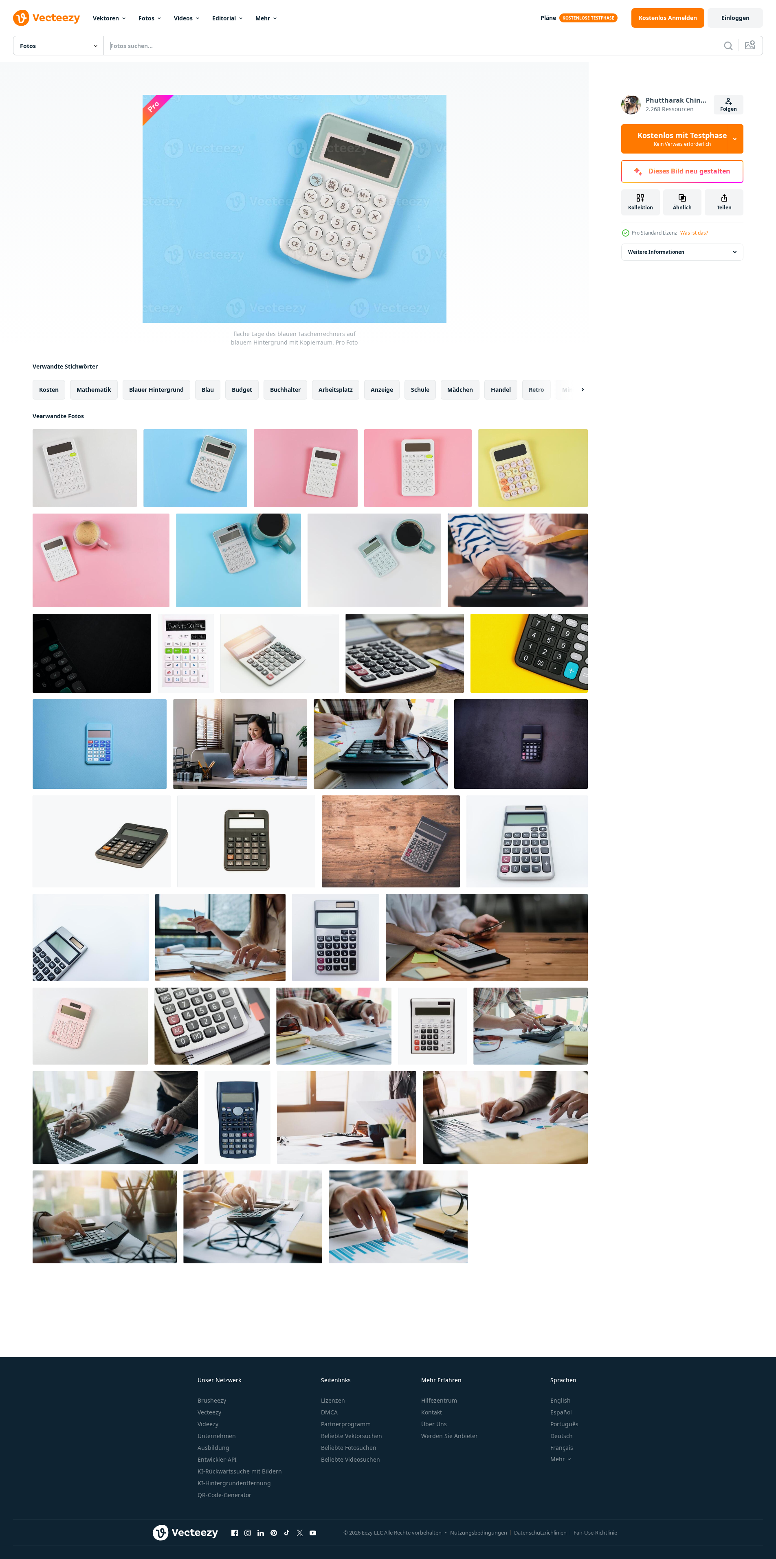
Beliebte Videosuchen (350, 1459)
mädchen (460, 389)
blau (208, 389)
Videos (183, 18)
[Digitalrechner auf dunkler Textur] (521, 744)
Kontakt (431, 1412)
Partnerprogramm (346, 1424)
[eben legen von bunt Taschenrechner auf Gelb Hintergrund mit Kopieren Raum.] (533, 468)
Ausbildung (213, 1447)
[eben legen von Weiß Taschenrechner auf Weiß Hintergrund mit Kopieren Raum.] (85, 468)
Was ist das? (694, 232)
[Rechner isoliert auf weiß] (279, 653)
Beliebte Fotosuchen (348, 1447)
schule (420, 389)
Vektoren (106, 18)
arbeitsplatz (336, 389)
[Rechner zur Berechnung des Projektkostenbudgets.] (529, 653)
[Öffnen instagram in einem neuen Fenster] (247, 1532)
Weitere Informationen (656, 251)
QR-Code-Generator (224, 1495)
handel (501, 389)
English (560, 1400)
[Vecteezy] (46, 18)
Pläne (548, 18)
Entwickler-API (217, 1459)
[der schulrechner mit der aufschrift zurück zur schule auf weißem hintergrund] (186, 653)
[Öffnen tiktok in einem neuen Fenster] (287, 1532)
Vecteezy (209, 1412)
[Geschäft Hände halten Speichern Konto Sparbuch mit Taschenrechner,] (518, 560)
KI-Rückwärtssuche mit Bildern (240, 1471)
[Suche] (728, 46)
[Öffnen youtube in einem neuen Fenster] (313, 1532)
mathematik (94, 389)
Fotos (146, 18)
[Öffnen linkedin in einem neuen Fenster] (260, 1532)
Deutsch (561, 1436)
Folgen (728, 108)
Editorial (224, 18)
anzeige (382, 389)
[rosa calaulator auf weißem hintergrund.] (90, 1026)
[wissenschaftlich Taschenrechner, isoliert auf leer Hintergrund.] (237, 1117)
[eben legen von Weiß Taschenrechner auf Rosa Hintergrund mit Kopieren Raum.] (306, 468)
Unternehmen (217, 1436)
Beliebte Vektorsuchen (351, 1436)
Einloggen (735, 18)
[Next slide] (576, 390)
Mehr (262, 18)
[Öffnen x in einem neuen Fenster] (300, 1532)
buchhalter (285, 389)
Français (561, 1447)
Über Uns (434, 1424)
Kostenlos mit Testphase (682, 138)
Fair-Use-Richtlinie (595, 1532)
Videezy (208, 1424)
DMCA (329, 1412)
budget (242, 389)
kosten (49, 389)
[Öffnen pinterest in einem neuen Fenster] (273, 1532)
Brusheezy (212, 1400)
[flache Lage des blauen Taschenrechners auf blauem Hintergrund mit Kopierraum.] (195, 468)
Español (561, 1412)
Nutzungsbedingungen (478, 1532)
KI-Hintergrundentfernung (234, 1483)
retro (536, 389)
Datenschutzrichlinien (540, 1532)
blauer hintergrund (156, 389)
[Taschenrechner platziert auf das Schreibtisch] (391, 841)
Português (564, 1424)
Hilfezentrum (439, 1400)
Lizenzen (333, 1400)
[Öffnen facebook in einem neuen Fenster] (234, 1532)
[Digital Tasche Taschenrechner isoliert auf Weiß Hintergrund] (527, 841)
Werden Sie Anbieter (449, 1436)
